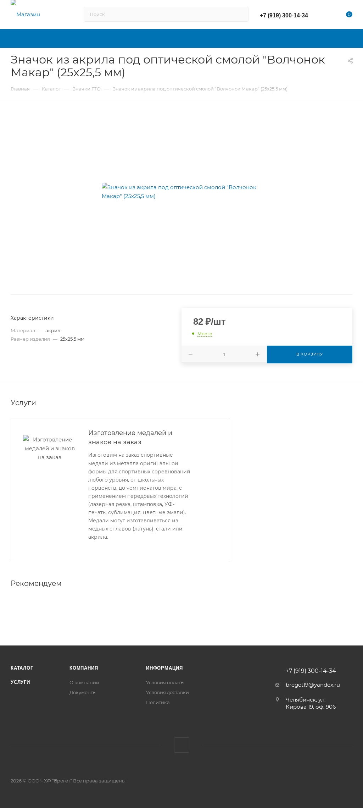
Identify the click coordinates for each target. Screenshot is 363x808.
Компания (83, 668)
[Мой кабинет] (327, 15)
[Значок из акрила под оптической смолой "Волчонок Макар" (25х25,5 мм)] (181, 191)
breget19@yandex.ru (313, 684)
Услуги (20, 682)
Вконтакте (181, 745)
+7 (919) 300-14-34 (284, 15)
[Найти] (239, 14)
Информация (164, 668)
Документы (82, 692)
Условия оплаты (165, 682)
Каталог (22, 668)
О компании (84, 682)
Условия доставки (167, 692)
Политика (158, 702)
